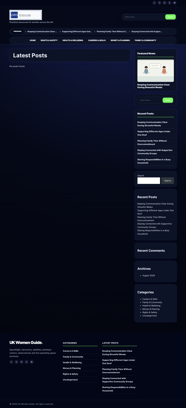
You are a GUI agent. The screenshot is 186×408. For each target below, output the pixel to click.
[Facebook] (154, 3)
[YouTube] (175, 3)
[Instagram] (164, 3)
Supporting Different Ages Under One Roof (77, 31)
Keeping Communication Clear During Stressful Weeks (42, 31)
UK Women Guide (26, 342)
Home (33, 40)
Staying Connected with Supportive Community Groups (146, 31)
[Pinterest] (169, 3)
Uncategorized (149, 315)
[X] (159, 3)
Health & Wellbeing (73, 40)
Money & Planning (120, 40)
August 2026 (148, 275)
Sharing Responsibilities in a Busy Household (154, 161)
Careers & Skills (97, 40)
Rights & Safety (49, 40)
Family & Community (145, 40)
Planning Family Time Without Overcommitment (112, 31)
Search (170, 17)
